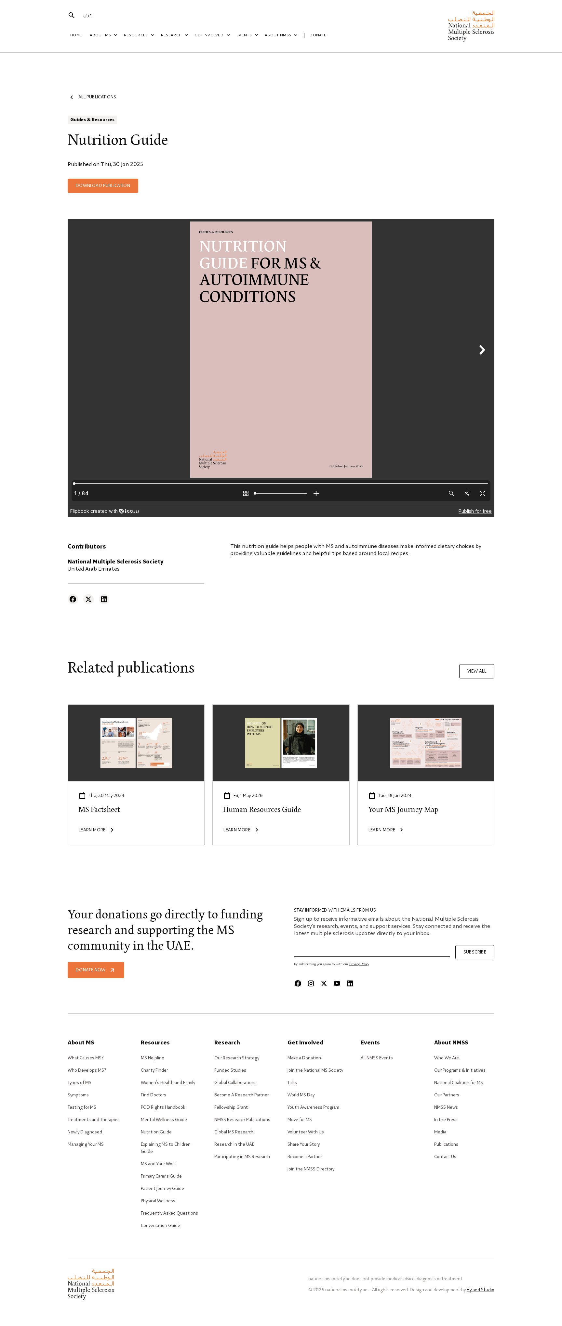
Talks (292, 1083)
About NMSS (278, 35)
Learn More (82, 708)
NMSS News (446, 1107)
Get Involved (208, 35)
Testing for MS (82, 1107)
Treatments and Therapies (94, 1120)
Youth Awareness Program (313, 1107)
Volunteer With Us (306, 1132)
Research (171, 35)
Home (76, 35)
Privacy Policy (359, 964)
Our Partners (446, 1095)
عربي (87, 15)
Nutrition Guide (156, 1132)
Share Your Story (304, 1144)
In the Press (446, 1120)
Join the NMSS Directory (311, 1169)
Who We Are (446, 1058)
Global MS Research (233, 1132)
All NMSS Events (377, 1058)
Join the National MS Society (315, 1070)
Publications (446, 1144)
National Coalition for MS (458, 1083)
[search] (71, 15)
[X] (324, 983)
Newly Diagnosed (85, 1132)
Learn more (227, 708)
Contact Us (445, 1157)
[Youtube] (337, 983)
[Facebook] (73, 599)
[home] (471, 26)
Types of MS (79, 1083)
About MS (100, 35)
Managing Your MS (86, 1144)
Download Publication (103, 186)
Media (440, 1132)
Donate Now (91, 970)
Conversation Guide (160, 1226)
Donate (318, 35)
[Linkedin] (104, 599)
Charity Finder (154, 1070)
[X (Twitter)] (88, 599)
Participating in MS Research (242, 1157)
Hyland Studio (480, 1290)
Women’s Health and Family (168, 1083)
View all (476, 671)
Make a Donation (304, 1058)
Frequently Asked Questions (169, 1213)
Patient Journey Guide (162, 1189)
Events (244, 35)
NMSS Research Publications (242, 1120)
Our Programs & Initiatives (460, 1070)
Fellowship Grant (231, 1107)
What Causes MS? (85, 1058)
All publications (97, 97)
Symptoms (78, 1095)
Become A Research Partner (241, 1095)
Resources (136, 35)
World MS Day (301, 1095)
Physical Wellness (158, 1201)
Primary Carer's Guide (161, 1176)
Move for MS (300, 1120)
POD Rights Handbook (163, 1107)
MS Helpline (152, 1058)
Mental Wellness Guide (164, 1120)
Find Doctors (153, 1095)
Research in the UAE (234, 1144)
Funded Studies (230, 1070)
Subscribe (474, 952)
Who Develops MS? (87, 1070)
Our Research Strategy (236, 1058)
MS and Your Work (158, 1164)
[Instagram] (311, 983)
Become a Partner (305, 1157)
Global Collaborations (235, 1083)
